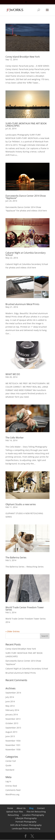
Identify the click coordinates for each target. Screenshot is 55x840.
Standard (10, 769)
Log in (8, 781)
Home (10, 808)
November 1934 (13, 740)
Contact (41, 808)
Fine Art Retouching (36, 811)
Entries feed (11, 785)
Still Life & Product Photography (26, 825)
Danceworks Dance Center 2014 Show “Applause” (26, 197)
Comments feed (13, 790)
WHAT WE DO (13, 374)
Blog (31, 808)
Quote (8, 765)
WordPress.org (12, 794)
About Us (21, 808)
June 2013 (10, 736)
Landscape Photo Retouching (26, 828)
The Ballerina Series (16, 557)
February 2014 (12, 710)
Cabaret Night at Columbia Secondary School (26, 254)
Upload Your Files (14, 811)
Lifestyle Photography (26, 818)
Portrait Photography (26, 821)
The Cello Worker (15, 437)
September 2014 (13, 692)
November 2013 (13, 719)
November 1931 (13, 745)
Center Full (11, 761)
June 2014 (10, 701)
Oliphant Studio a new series (21, 504)
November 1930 (13, 749)
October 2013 (12, 723)
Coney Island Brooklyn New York (23, 56)
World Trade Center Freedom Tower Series (25, 608)
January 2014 (12, 714)
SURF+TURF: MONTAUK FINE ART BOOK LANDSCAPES (26, 124)
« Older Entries (13, 631)
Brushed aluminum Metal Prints (22, 304)
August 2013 (11, 732)
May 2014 (10, 705)
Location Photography (33, 815)
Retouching (13, 815)
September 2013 (13, 727)
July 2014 (10, 697)
